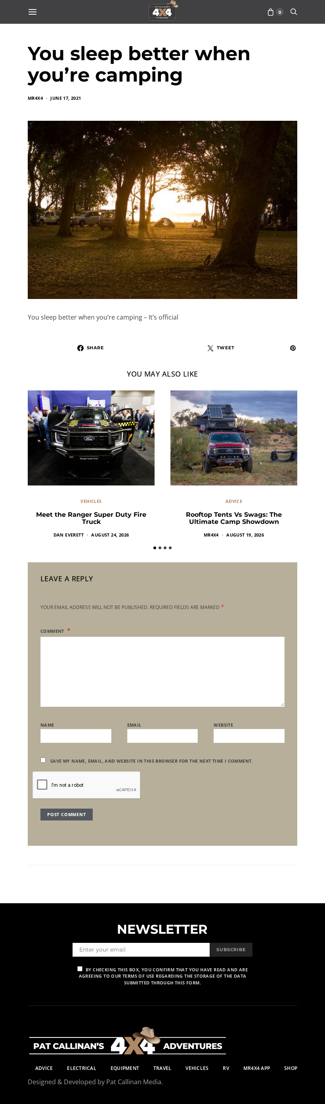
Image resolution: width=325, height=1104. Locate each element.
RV (226, 1068)
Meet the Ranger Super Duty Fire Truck (91, 518)
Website (223, 725)
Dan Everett (69, 535)
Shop (290, 1068)
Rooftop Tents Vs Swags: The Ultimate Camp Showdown (234, 518)
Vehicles (90, 501)
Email (134, 725)
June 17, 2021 (65, 98)
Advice (234, 501)
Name (47, 725)
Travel (162, 1068)
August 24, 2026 (110, 535)
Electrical (81, 1068)
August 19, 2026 (245, 535)
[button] (154, 547)
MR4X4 (35, 98)
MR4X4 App (256, 1068)
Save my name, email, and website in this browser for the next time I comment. (151, 761)
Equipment (125, 1068)
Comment (52, 631)
